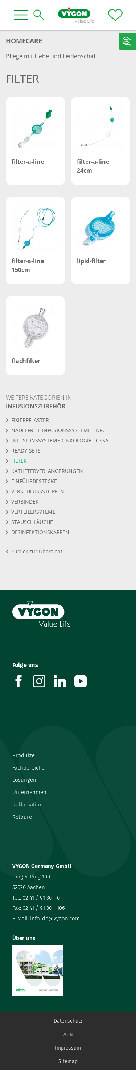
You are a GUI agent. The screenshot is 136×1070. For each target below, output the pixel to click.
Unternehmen (29, 792)
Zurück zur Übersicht (36, 551)
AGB (68, 1034)
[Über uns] (68, 970)
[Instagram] (43, 681)
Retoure (22, 817)
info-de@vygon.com (55, 918)
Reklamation (27, 804)
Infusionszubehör (35, 406)
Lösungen (24, 780)
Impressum (68, 1048)
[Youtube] (84, 681)
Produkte (23, 755)
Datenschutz (68, 1021)
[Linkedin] (64, 681)
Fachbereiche (28, 768)
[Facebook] (22, 681)
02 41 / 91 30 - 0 (41, 898)
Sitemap (68, 1061)
